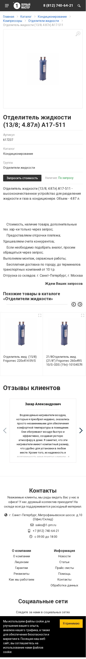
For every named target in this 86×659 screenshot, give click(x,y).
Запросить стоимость (22, 178)
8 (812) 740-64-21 (58, 5)
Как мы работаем (21, 579)
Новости (64, 556)
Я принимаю (71, 623)
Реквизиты (21, 574)
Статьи (64, 562)
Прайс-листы (64, 568)
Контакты (64, 579)
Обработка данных (64, 585)
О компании (21, 556)
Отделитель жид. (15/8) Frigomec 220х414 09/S (20, 359)
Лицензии (22, 562)
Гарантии (21, 568)
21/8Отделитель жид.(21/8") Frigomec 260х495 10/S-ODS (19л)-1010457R (64, 361)
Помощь (64, 574)
